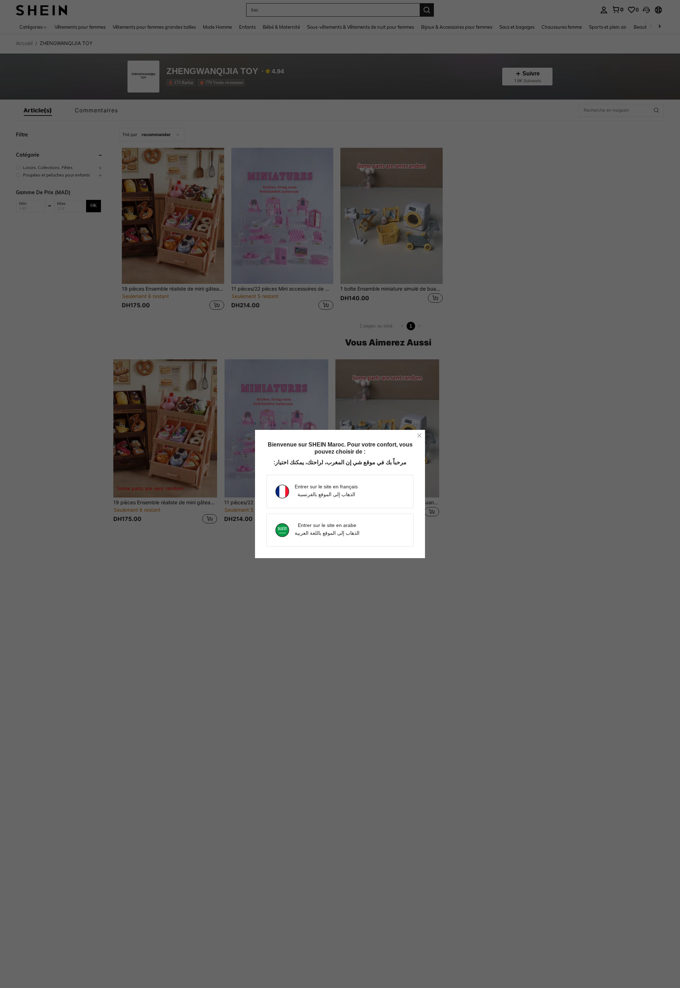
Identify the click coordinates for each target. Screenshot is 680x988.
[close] (419, 435)
